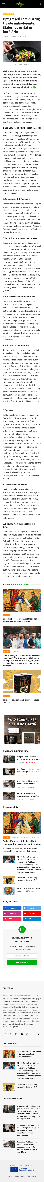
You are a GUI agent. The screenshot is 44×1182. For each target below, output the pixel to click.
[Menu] (3, 4)
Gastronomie (8, 14)
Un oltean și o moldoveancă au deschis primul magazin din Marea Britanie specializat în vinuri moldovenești (28, 1130)
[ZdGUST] (22, 4)
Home (10, 1176)
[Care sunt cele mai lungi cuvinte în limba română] (22, 681)
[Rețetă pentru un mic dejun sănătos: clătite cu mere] (9, 891)
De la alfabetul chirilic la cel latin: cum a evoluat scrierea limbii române (29, 1054)
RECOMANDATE (20, 1176)
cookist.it (34, 87)
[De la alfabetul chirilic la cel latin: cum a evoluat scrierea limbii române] (22, 600)
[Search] (40, 4)
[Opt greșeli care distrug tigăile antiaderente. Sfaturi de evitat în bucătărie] (22, 51)
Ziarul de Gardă (28, 1165)
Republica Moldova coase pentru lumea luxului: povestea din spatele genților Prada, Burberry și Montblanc (28, 1147)
